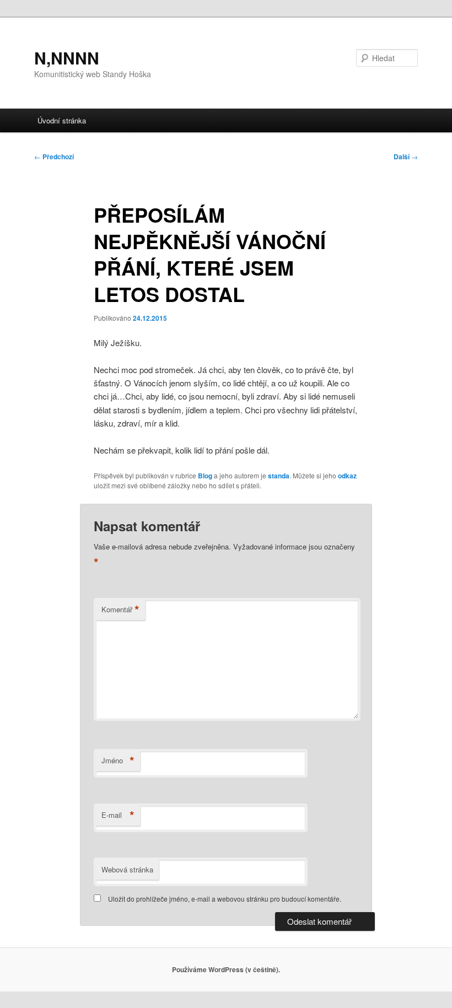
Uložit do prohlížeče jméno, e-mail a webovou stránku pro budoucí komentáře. (224, 898)
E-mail (117, 815)
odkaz (347, 476)
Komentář (120, 609)
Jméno (117, 760)
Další (406, 156)
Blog (205, 476)
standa (278, 476)
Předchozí (54, 156)
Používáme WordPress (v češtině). (226, 969)
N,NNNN (66, 57)
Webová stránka (127, 869)
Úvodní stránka (61, 120)
